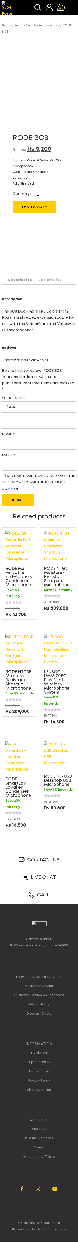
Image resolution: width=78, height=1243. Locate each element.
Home (6, 25)
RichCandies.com (54, 1229)
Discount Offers (39, 1013)
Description (20, 280)
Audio (20, 25)
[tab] (20, 280)
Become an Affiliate (39, 1157)
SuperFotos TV (39, 1062)
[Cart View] (61, 7)
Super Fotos (52, 1223)
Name (8, 434)
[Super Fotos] (7, 9)
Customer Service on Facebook (39, 995)
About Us (39, 1129)
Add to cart (34, 207)
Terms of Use (39, 1071)
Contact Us (43, 860)
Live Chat (43, 877)
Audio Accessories (43, 25)
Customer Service (39, 986)
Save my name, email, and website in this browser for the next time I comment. (39, 482)
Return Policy (39, 1004)
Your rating (14, 398)
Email (8, 455)
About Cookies (39, 1090)
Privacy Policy (39, 1080)
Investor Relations (39, 1138)
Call (43, 895)
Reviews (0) (49, 280)
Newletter (39, 1053)
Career (39, 1147)
